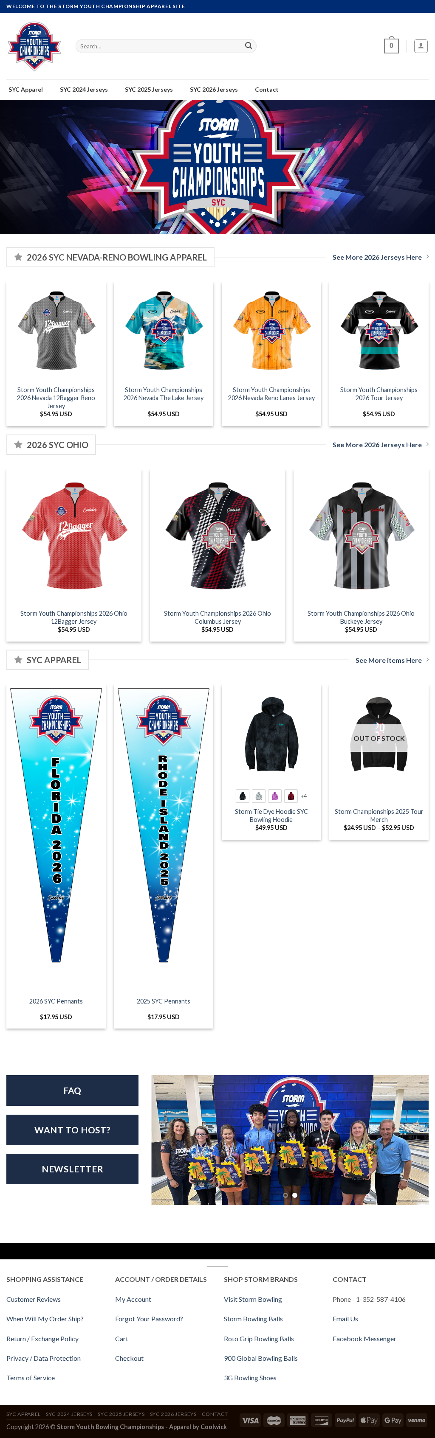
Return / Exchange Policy (42, 1338)
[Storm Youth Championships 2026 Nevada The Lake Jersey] (163, 331)
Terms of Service (30, 1378)
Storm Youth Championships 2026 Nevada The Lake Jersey (163, 393)
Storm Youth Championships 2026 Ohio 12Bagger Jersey (73, 617)
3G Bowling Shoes (250, 1378)
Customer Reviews (33, 1299)
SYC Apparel (23, 1414)
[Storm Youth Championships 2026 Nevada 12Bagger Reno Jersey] (56, 331)
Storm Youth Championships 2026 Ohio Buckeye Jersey (361, 617)
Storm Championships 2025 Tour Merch (379, 815)
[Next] (428, 558)
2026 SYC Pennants (56, 1001)
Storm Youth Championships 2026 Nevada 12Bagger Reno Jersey (56, 397)
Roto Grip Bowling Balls (259, 1338)
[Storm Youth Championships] (34, 46)
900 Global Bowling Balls (261, 1358)
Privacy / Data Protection (43, 1358)
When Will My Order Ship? (45, 1319)
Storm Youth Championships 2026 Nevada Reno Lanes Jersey (271, 393)
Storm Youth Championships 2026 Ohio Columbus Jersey (217, 617)
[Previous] (6, 558)
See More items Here (389, 660)
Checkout (129, 1358)
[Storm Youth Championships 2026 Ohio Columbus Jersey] (217, 536)
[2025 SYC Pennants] (163, 828)
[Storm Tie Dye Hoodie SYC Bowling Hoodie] (271, 734)
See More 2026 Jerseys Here (377, 257)
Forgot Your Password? (149, 1319)
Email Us (345, 1319)
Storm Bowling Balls (253, 1319)
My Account (133, 1299)
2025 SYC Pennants (163, 1001)
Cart (121, 1338)
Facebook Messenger (364, 1338)
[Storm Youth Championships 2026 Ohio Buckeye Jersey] (361, 536)
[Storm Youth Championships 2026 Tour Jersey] (379, 331)
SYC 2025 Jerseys (121, 1414)
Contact (215, 1414)
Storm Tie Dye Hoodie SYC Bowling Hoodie (271, 815)
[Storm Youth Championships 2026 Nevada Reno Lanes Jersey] (271, 331)
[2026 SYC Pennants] (56, 828)
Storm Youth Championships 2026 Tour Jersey (379, 393)
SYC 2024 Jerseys (69, 1414)
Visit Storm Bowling (253, 1299)
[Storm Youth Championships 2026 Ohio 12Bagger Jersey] (73, 536)
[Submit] (248, 46)
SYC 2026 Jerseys (173, 1414)
